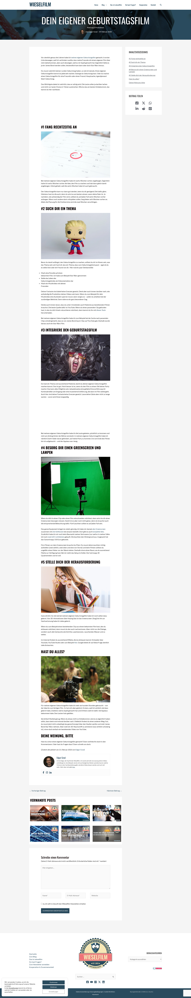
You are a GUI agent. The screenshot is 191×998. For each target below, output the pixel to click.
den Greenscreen (99, 529)
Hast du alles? (134, 79)
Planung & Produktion (95, 27)
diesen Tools (101, 310)
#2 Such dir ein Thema (137, 62)
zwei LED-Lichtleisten (56, 537)
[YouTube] (91, 982)
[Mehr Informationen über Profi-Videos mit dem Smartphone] (44, 813)
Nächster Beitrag (114, 791)
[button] (106, 5)
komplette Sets (98, 532)
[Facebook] (43, 772)
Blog (103, 5)
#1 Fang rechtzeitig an (137, 58)
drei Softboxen (58, 532)
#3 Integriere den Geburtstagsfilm (142, 66)
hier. (74, 767)
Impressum (95, 994)
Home (96, 5)
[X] (99, 982)
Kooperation (143, 5)
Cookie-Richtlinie (109, 992)
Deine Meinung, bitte (137, 82)
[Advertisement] (75, 109)
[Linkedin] (50, 772)
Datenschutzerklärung (39, 988)
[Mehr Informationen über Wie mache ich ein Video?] (107, 813)
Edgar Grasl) (80, 750)
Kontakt (153, 5)
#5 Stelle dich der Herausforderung (142, 75)
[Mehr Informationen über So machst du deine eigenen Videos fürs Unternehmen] (75, 833)
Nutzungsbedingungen (96, 992)
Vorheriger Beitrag (37, 791)
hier (75, 642)
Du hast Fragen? (130, 5)
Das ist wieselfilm (116, 5)
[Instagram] (47, 772)
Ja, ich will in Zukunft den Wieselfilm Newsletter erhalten (64, 904)
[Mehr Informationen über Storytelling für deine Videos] (75, 813)
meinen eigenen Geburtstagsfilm (83, 57)
